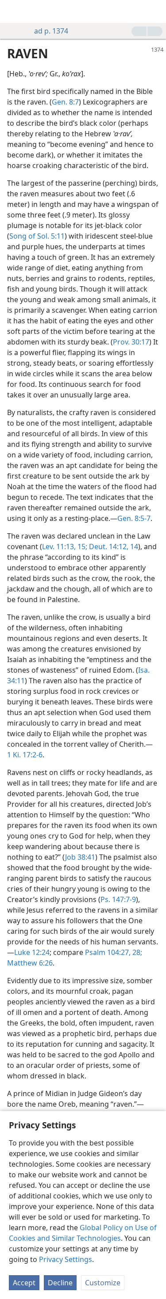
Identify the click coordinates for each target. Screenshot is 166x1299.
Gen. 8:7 (65, 102)
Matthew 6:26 (30, 963)
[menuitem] (13, 11)
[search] (155, 11)
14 (133, 546)
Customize (102, 1283)
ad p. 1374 (51, 31)
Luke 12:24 (32, 952)
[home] (13, 11)
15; (81, 546)
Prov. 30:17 (131, 342)
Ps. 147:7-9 (118, 899)
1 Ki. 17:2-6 (24, 755)
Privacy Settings (65, 1259)
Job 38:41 (80, 857)
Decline (60, 1283)
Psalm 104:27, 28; (113, 952)
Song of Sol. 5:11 (37, 236)
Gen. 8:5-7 (134, 518)
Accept (24, 1283)
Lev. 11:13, (59, 546)
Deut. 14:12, (107, 546)
